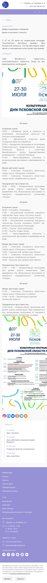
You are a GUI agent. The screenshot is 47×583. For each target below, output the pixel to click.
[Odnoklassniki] (17, 416)
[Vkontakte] (13, 416)
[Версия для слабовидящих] (35, 12)
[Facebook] (8, 416)
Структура (6, 505)
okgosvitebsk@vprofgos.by (15, 545)
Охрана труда (7, 484)
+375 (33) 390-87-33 (37, 6)
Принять (7, 579)
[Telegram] (21, 416)
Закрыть (20, 579)
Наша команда (7, 508)
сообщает (6, 53)
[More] (26, 416)
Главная (5, 476)
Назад (8, 20)
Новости (5, 480)
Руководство (7, 501)
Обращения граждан (10, 491)
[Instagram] (4, 416)
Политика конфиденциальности (20, 573)
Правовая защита (8, 487)
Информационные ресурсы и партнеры (17, 512)
